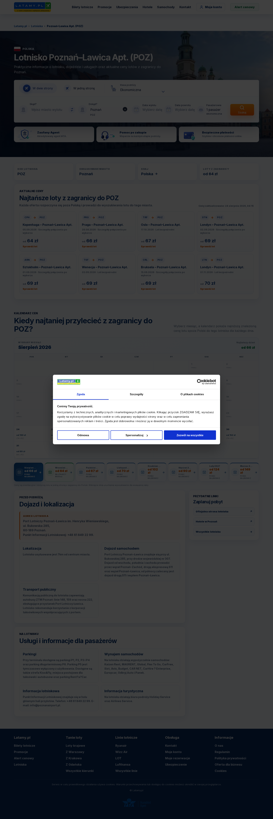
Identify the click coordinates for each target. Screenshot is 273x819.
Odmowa (83, 435)
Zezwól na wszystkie (190, 435)
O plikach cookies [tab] (192, 394)
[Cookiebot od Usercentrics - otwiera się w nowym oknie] (199, 382)
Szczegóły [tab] (136, 394)
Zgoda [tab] (81, 394)
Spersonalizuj (134, 435)
